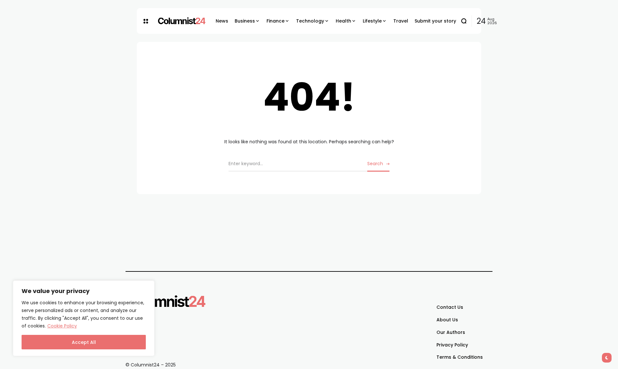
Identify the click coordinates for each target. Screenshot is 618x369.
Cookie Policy (62, 326)
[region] (83, 318)
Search (375, 163)
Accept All (84, 342)
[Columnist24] (182, 21)
